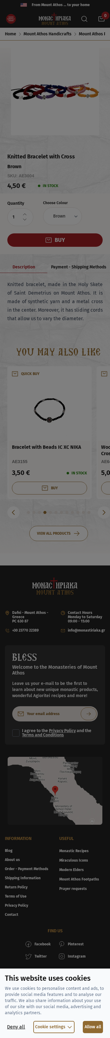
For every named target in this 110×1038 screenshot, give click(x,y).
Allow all (93, 1026)
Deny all (16, 1027)
